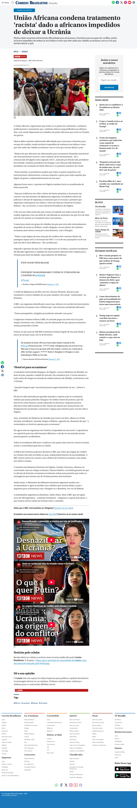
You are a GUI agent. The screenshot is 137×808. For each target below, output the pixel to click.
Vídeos (94, 734)
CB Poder (118, 725)
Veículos (72, 764)
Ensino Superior (29, 722)
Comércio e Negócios (76, 777)
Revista (117, 739)
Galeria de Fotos (75, 742)
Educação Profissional (31, 745)
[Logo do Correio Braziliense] (32, 3)
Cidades (4, 722)
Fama (48, 719)
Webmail (49, 731)
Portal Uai (118, 755)
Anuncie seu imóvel (75, 722)
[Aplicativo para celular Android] (123, 775)
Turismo (4, 754)
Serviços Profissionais (76, 774)
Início (16, 51)
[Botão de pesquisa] (12, 2)
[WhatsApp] (113, 3)
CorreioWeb (53, 716)
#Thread (25, 280)
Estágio (26, 728)
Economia (5, 731)
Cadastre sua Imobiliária (77, 751)
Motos (94, 736)
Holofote (4, 748)
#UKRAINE (40, 275)
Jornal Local (118, 722)
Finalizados (27, 770)
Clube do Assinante (7, 772)
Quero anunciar (74, 758)
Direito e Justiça (7, 764)
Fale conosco (28, 751)
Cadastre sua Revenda (99, 745)
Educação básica (29, 719)
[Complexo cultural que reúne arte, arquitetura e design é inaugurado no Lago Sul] (118, 209)
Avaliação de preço (98, 731)
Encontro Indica (119, 744)
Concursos (29, 754)
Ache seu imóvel (75, 719)
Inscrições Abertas (30, 767)
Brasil (3, 728)
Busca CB (4, 770)
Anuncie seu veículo (98, 722)
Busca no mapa (74, 725)
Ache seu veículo (97, 719)
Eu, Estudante (31, 716)
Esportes (4, 739)
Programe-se (51, 741)
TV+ (48, 750)
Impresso (6, 757)
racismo (26, 703)
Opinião (4, 745)
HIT (48, 747)
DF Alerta (118, 719)
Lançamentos (74, 728)
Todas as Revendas (98, 742)
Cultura (26, 736)
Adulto (72, 771)
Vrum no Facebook (97, 739)
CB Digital (5, 767)
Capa (3, 719)
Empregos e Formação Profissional (76, 768)
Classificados (76, 754)
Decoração (73, 739)
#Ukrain (24, 346)
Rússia (35, 703)
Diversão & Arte (7, 736)
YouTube (53, 514)
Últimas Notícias (29, 734)
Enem (26, 731)
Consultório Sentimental (54, 722)
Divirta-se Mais (54, 735)
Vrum (95, 716)
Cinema (49, 739)
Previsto (26, 761)
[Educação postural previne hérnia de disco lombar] (118, 232)
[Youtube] (129, 3)
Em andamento (29, 764)
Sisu (25, 742)
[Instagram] (125, 3)
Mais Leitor (50, 753)
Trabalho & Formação (30, 725)
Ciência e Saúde (6, 742)
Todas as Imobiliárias (76, 748)
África (17, 703)
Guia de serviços (75, 734)
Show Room (73, 736)
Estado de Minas (120, 752)
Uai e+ (117, 757)
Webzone (50, 728)
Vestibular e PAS (29, 739)
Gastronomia (51, 725)
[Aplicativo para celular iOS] (123, 769)
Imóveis (72, 761)
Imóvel (73, 716)
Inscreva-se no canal (63, 508)
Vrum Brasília (119, 728)
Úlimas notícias (74, 731)
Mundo (53, 2)
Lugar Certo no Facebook (77, 745)
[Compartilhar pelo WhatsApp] (118, 116)
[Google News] (133, 3)
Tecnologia (5, 751)
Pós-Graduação (29, 748)
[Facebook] (117, 3)
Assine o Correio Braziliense (10, 775)
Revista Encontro (123, 732)
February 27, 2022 (53, 284)
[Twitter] (121, 3)
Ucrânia (43, 703)
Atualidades (118, 741)
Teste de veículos (97, 728)
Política (4, 725)
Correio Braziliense (11, 716)
